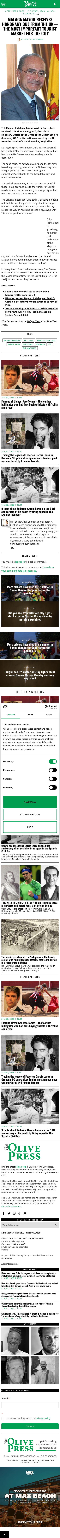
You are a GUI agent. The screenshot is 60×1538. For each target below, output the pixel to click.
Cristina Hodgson (33, 39)
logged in (20, 561)
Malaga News (33, 321)
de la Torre (29, 340)
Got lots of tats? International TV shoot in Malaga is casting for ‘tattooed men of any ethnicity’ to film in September (29, 1315)
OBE (50, 344)
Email (6, 1398)
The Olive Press (29, 348)
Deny (30, 827)
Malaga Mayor (14, 344)
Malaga (51, 11)
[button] (56, 1225)
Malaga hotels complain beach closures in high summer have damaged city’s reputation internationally (28, 1294)
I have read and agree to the (28, 1418)
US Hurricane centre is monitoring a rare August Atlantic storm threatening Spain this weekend (27, 1304)
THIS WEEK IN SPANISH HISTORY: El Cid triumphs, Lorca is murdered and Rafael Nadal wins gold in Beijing (29, 904)
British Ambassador (12, 340)
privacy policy (43, 1418)
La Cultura (32, 11)
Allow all (30, 802)
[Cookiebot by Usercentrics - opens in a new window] (44, 707)
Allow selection (30, 814)
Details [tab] (30, 714)
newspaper (40, 344)
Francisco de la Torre (46, 340)
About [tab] (49, 714)
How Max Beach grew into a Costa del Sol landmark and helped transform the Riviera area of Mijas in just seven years (29, 1284)
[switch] (53, 770)
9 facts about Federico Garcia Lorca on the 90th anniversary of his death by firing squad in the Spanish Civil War (28, 511)
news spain (28, 344)
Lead (42, 11)
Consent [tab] (11, 714)
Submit (30, 1426)
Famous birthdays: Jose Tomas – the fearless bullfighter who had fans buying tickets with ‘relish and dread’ (29, 404)
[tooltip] (12, 548)
